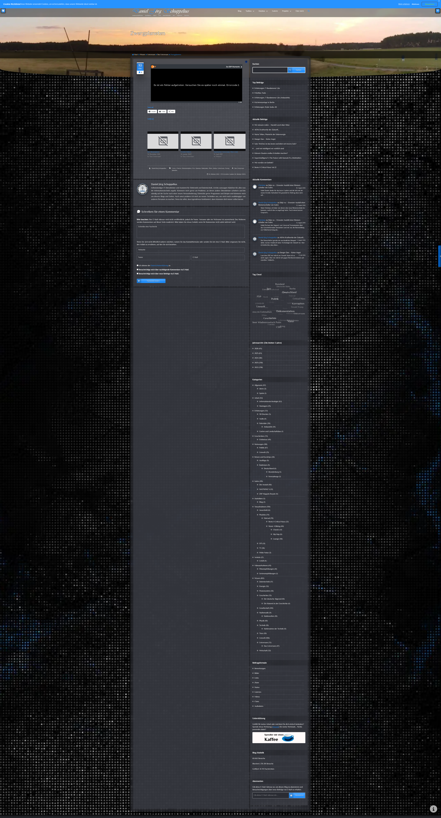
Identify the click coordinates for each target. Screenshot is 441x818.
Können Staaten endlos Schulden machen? (271, 153)
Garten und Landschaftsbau (270, 431)
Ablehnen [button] (415, 4)
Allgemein (258, 385)
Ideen (261, 388)
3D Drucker (263, 414)
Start (136, 54)
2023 (256, 362)
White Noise (264, 552)
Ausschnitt (263, 510)
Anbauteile (268, 427)
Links (256, 678)
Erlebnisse (263, 439)
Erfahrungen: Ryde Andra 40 (265, 107)
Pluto (210, 168)
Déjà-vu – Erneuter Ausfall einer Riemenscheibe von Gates (279, 186)
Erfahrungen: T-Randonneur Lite (267, 88)
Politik (261, 447)
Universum (151, 54)
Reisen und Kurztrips (262, 457)
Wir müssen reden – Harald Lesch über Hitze (272, 125)
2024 (256, 358)
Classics (276, 529)
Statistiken (258, 498)
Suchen (255, 64)
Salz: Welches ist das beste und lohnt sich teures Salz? (275, 144)
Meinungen (258, 444)
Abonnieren (299, 795)
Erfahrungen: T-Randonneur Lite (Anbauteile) (272, 97)
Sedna (215, 168)
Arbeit (256, 398)
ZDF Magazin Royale (267, 494)
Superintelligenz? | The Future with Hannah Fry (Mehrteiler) (277, 158)
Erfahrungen (259, 411)
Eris (193, 168)
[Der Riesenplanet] (162, 141)
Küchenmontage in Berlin (264, 102)
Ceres (174, 168)
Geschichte (263, 595)
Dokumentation (186, 168)
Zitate (256, 682)
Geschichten (259, 436)
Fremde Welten (186, 152)
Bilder (256, 673)
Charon (178, 168)
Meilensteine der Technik (274, 629)
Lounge (276, 539)
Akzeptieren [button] (429, 4)
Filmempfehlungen (266, 569)
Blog (239, 11)
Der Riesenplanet (153, 152)
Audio (261, 419)
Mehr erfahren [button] (404, 4)
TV (260, 548)
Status (256, 687)
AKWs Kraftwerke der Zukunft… (266, 129)
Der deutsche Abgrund (272, 599)
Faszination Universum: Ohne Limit (226, 152)
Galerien (257, 692)
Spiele (261, 393)
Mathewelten (269, 616)
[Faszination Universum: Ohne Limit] (230, 141)
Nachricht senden (153, 281)
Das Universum (162, 54)
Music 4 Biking (274, 526)
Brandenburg (274, 472)
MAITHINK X (264, 489)
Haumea (198, 168)
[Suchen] (309, 11)
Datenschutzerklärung (159, 265)
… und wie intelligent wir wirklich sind (269, 148)
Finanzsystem (264, 591)
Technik (262, 625)
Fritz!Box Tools (260, 93)
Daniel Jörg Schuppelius (159, 168)
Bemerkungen (260, 668)
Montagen (263, 406)
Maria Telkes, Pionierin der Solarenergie (270, 134)
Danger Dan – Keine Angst (264, 139)
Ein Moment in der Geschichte (276, 603)
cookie (3, 11)
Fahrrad (267, 518)
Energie (262, 586)
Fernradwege (274, 476)
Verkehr (257, 557)
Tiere (261, 633)
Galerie (275, 11)
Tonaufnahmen (260, 506)
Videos (257, 697)
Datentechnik (264, 581)
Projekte (285, 11)
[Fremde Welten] (196, 141)
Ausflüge (262, 460)
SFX (261, 543)
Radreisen (263, 465)
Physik (261, 620)
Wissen (142, 54)
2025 (256, 353)
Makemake (204, 168)
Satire (256, 481)
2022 (256, 367)
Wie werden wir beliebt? (263, 162)
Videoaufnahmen (261, 565)
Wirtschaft (263, 650)
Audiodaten (258, 706)
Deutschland (269, 468)
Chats (256, 701)
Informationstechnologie (268, 401)
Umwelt (262, 452)
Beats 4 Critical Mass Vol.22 (265, 167)
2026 (256, 348)
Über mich (300, 11)
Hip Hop (276, 534)
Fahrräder (263, 423)
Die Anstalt (263, 484)
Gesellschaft (264, 608)
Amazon (276, 727)
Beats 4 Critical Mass (277, 521)
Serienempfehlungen (267, 573)
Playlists (262, 515)
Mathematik (264, 612)
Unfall (261, 561)
